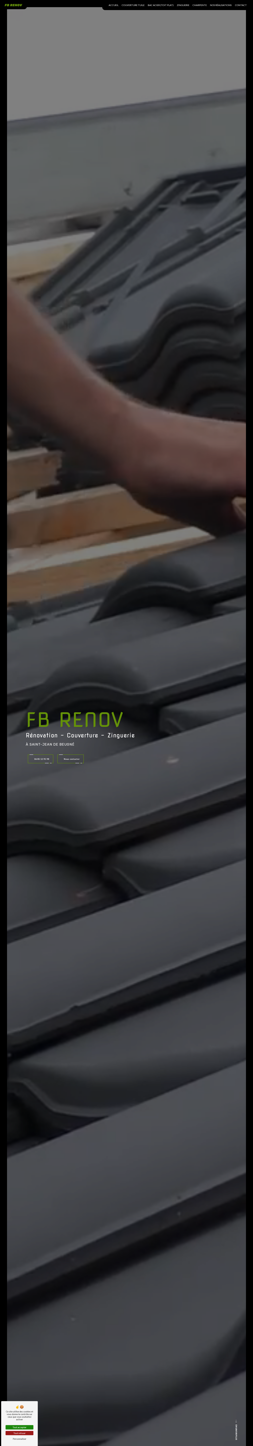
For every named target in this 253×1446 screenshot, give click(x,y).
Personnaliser (19, 1438)
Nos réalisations (221, 5)
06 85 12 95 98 (41, 759)
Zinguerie (183, 5)
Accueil (113, 5)
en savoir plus (236, 1432)
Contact (241, 5)
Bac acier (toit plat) (160, 5)
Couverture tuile (133, 5)
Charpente (200, 5)
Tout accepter (19, 1427)
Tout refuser (19, 1433)
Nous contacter (72, 759)
